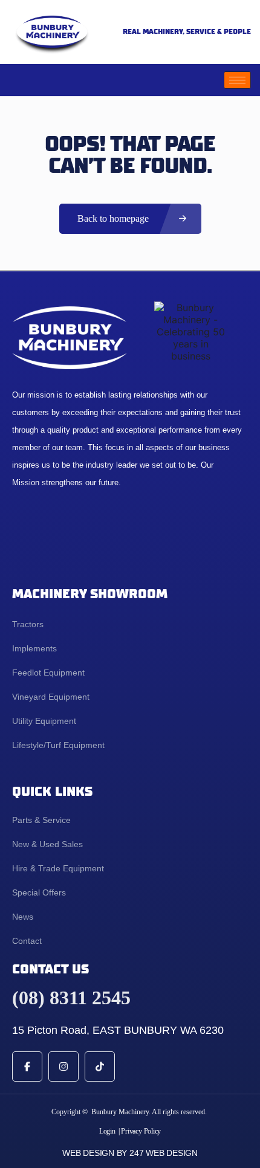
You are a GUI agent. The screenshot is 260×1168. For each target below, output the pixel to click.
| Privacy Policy (140, 1131)
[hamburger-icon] (237, 80)
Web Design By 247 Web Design (130, 1153)
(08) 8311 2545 (71, 997)
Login (107, 1131)
